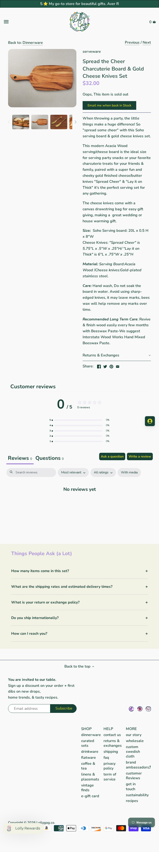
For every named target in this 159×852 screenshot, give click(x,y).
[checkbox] (129, 472)
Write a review (140, 456)
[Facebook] (131, 708)
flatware (88, 757)
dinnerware (91, 734)
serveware (92, 51)
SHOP (86, 728)
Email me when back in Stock (109, 105)
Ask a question (112, 456)
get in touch (131, 786)
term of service (110, 776)
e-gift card (90, 795)
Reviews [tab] (20, 458)
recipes (132, 800)
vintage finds (87, 787)
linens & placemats (90, 776)
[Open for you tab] (150, 421)
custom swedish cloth (133, 751)
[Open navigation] (28, 21)
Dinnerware (33, 42)
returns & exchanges (113, 743)
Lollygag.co (45, 822)
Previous (132, 42)
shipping (111, 751)
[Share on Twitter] (105, 365)
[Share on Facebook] (99, 365)
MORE (131, 728)
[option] (20, 122)
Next (147, 42)
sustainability (137, 794)
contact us (112, 734)
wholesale (135, 740)
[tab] (49, 458)
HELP (108, 728)
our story (133, 734)
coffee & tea (88, 766)
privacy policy (110, 766)
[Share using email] (117, 365)
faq (106, 757)
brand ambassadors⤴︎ (138, 765)
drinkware (89, 751)
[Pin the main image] (111, 365)
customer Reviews (134, 775)
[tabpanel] (79, 502)
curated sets (87, 743)
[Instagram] (148, 708)
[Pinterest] (139, 708)
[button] (117, 355)
